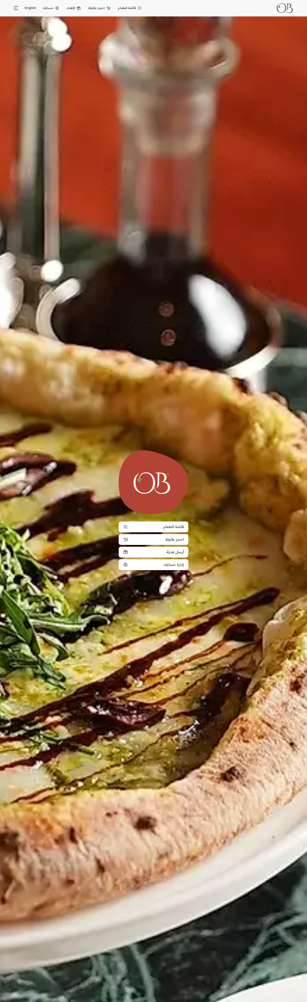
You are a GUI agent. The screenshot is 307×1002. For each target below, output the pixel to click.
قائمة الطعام (127, 8)
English (30, 8)
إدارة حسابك (174, 564)
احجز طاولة (96, 8)
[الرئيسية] (284, 8)
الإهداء (71, 8)
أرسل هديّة (175, 552)
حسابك (48, 8)
